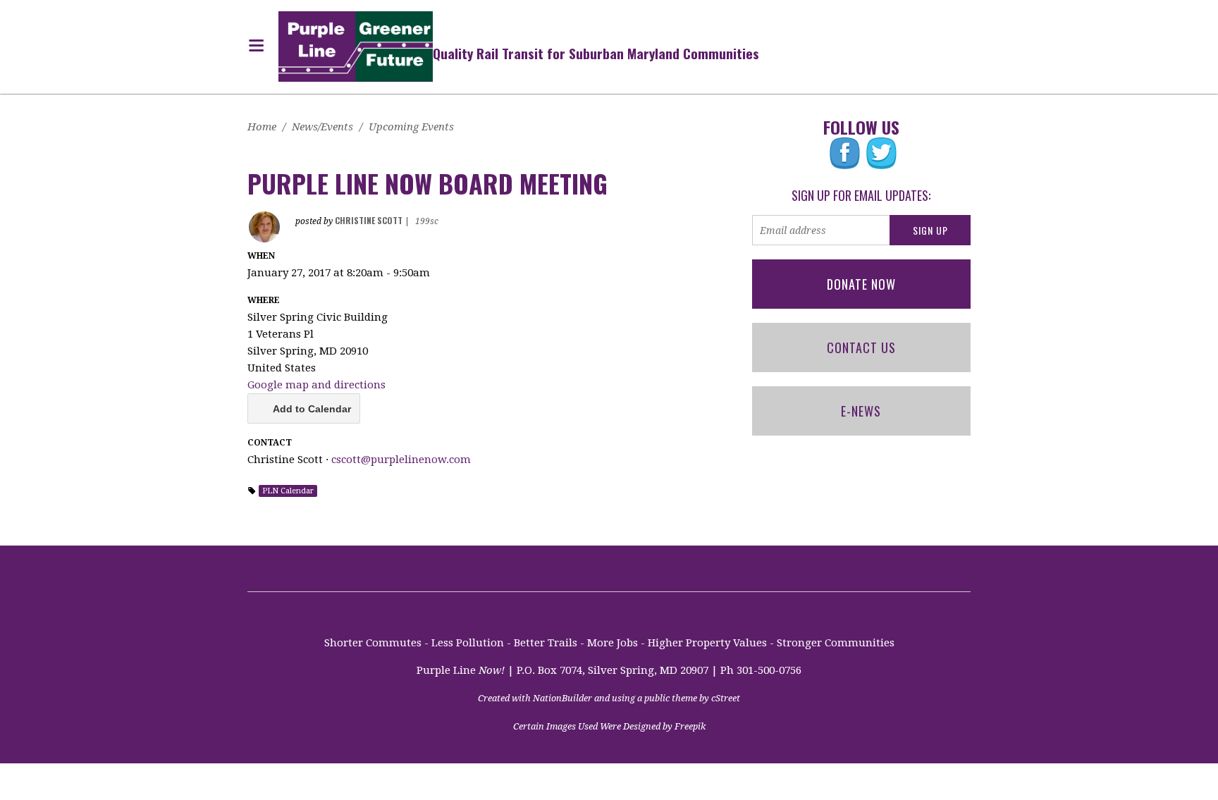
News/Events (322, 127)
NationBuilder (562, 698)
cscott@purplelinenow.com (401, 459)
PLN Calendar (288, 491)
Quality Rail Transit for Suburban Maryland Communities (596, 53)
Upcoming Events (411, 127)
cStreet (725, 698)
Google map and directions (316, 385)
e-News (861, 411)
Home (261, 127)
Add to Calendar (312, 408)
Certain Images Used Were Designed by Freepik (609, 726)
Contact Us (861, 347)
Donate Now (861, 284)
